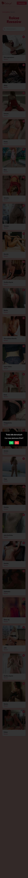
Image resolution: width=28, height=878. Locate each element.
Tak (11, 443)
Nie (17, 443)
